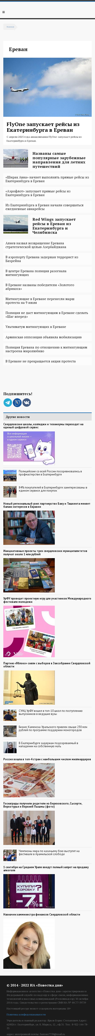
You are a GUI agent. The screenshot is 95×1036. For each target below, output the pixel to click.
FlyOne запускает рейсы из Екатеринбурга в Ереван (43, 127)
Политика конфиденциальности (26, 1014)
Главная (10, 26)
